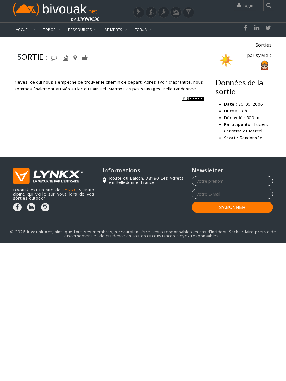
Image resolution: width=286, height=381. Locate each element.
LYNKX (69, 189)
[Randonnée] (138, 12)
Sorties (263, 45)
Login (247, 5)
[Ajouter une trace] (75, 57)
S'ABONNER (232, 207)
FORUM (141, 29)
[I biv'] (85, 57)
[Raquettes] (151, 12)
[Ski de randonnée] (163, 12)
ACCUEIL (23, 29)
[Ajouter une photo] (65, 57)
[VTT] (176, 12)
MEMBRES (113, 29)
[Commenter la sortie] (54, 57)
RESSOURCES (80, 29)
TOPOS (49, 29)
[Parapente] (188, 12)
